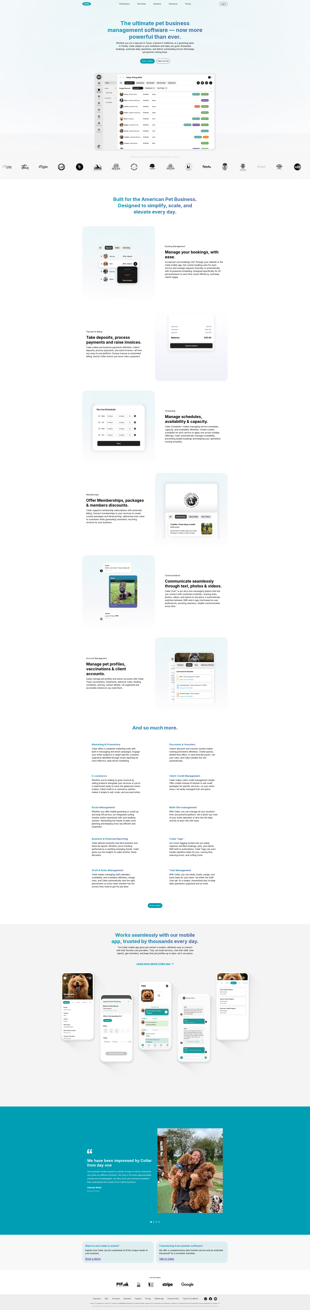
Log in (223, 4)
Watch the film (163, 61)
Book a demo (147, 61)
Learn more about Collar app (153, 963)
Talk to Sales (166, 1258)
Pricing (188, 4)
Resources (173, 4)
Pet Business (124, 4)
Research (157, 4)
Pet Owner (141, 4)
